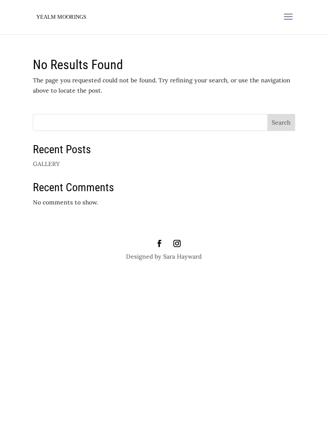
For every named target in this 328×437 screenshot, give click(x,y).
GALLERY (46, 164)
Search (281, 122)
